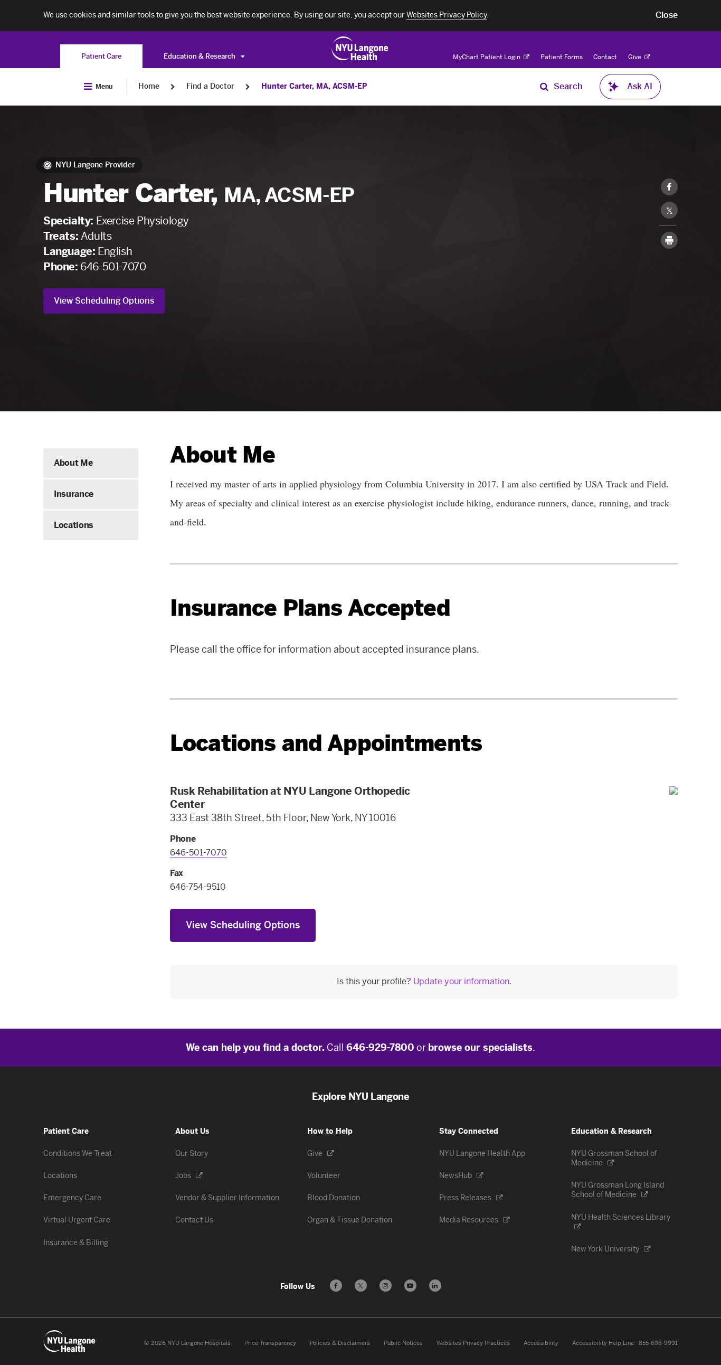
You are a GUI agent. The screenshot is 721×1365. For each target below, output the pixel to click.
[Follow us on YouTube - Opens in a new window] (410, 1285)
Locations (73, 525)
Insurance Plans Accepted (310, 608)
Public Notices (403, 1343)
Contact (605, 57)
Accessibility (541, 1343)
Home (148, 86)
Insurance (73, 494)
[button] (667, 15)
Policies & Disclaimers (340, 1343)
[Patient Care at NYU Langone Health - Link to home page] (360, 48)
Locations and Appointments (326, 743)
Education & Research (200, 56)
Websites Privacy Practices (473, 1343)
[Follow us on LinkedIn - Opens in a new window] (435, 1285)
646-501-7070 (113, 266)
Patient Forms (561, 57)
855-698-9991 (658, 1343)
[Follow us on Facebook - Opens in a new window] (336, 1285)
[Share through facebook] (669, 186)
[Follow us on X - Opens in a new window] (361, 1285)
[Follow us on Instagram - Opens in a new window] (386, 1285)
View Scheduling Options (104, 301)
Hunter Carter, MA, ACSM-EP (314, 86)
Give (635, 57)
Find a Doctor (210, 86)
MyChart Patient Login (487, 57)
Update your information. (462, 981)
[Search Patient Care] (544, 86)
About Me (73, 463)
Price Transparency (270, 1343)
